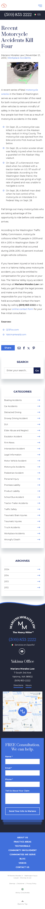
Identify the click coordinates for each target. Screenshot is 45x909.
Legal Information (12, 455)
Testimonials (22, 846)
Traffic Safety (10, 509)
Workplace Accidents (19, 58)
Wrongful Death (12, 539)
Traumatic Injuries (13, 521)
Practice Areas (22, 842)
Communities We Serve (23, 854)
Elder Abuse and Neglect (16, 430)
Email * (8, 768)
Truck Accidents (12, 527)
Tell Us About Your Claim (17, 791)
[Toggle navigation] (40, 5)
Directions (18, 685)
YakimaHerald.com (16, 334)
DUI (6, 424)
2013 (6, 581)
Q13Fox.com (12, 329)
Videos (22, 863)
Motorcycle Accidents (14, 467)
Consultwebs (25, 892)
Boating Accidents (13, 400)
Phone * (9, 779)
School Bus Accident (14, 497)
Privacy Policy (31, 883)
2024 (6, 569)
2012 (6, 587)
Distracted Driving (12, 412)
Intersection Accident (14, 449)
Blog (22, 859)
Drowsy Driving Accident (16, 418)
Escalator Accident (13, 436)
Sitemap (12, 883)
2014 (6, 575)
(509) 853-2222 (22, 639)
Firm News (9, 442)
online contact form (22, 309)
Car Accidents (10, 406)
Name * (9, 756)
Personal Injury (11, 479)
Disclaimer (20, 883)
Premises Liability (12, 485)
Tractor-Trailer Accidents (16, 503)
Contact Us (22, 867)
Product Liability (12, 491)
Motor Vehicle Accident (15, 461)
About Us (22, 837)
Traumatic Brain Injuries (15, 515)
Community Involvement (22, 850)
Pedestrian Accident (14, 473)
